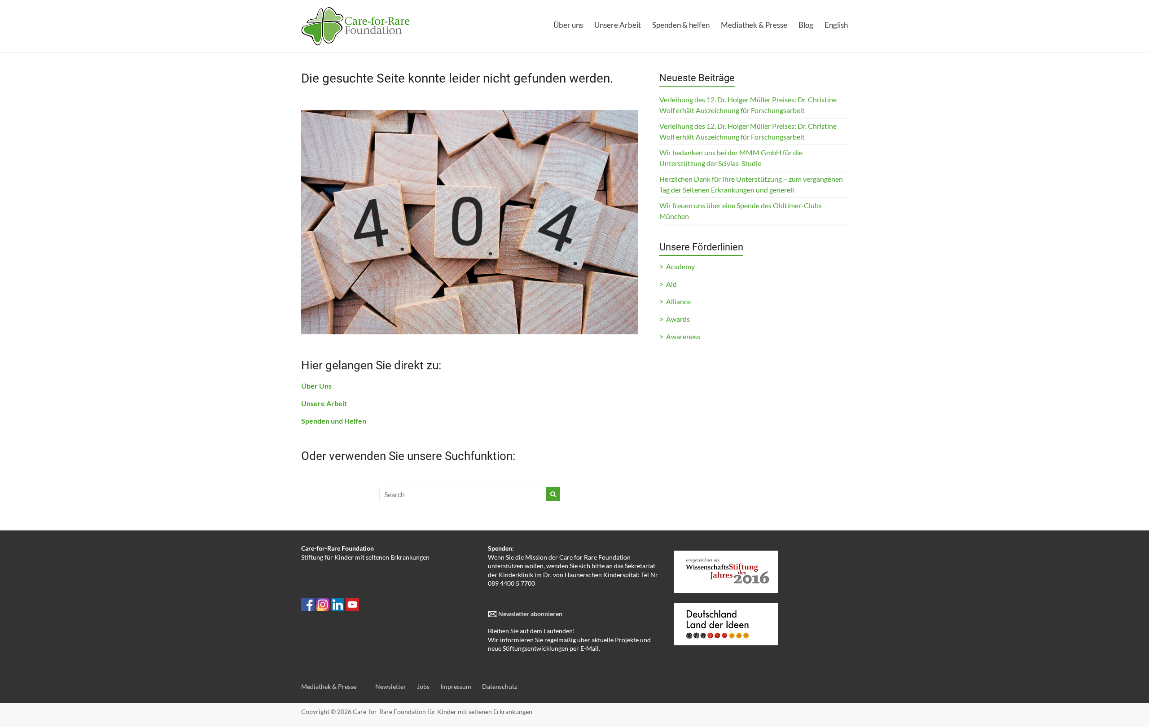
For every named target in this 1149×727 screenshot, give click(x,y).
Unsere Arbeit (617, 25)
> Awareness (679, 336)
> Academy (677, 266)
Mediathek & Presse (754, 25)
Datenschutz (499, 686)
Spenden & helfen (681, 25)
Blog (805, 25)
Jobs (423, 686)
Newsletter (390, 686)
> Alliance (675, 301)
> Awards (674, 319)
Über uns (568, 25)
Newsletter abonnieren (529, 614)
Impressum (455, 686)
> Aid (668, 284)
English (836, 25)
